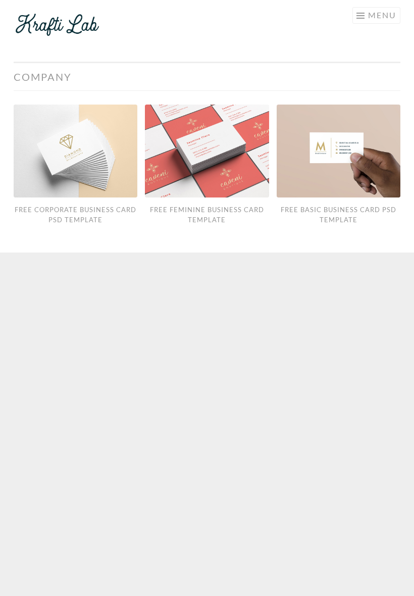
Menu (382, 15)
